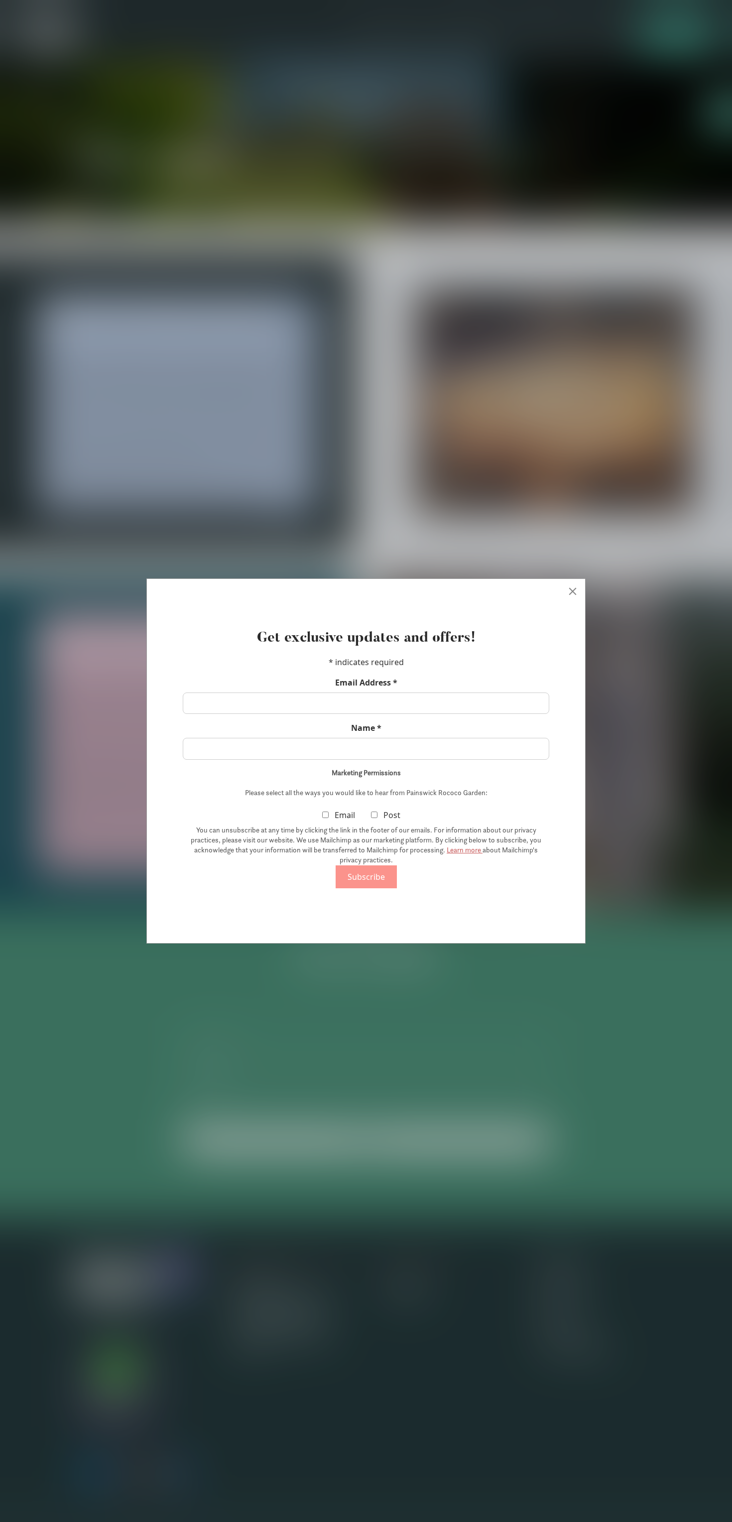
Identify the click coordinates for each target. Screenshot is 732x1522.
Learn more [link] (465, 849)
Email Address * (366, 682)
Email (344, 815)
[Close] (572, 591)
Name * (366, 727)
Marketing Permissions (366, 772)
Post (390, 815)
